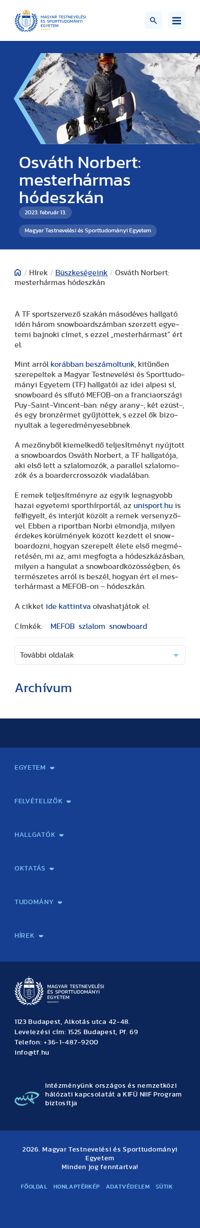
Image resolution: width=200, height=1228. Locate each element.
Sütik (164, 1187)
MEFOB (62, 626)
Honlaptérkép (76, 1187)
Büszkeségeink (81, 273)
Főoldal (34, 1187)
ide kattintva (68, 606)
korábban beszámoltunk (92, 364)
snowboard (128, 626)
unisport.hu (153, 506)
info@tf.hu (32, 1052)
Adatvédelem (128, 1187)
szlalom (92, 626)
